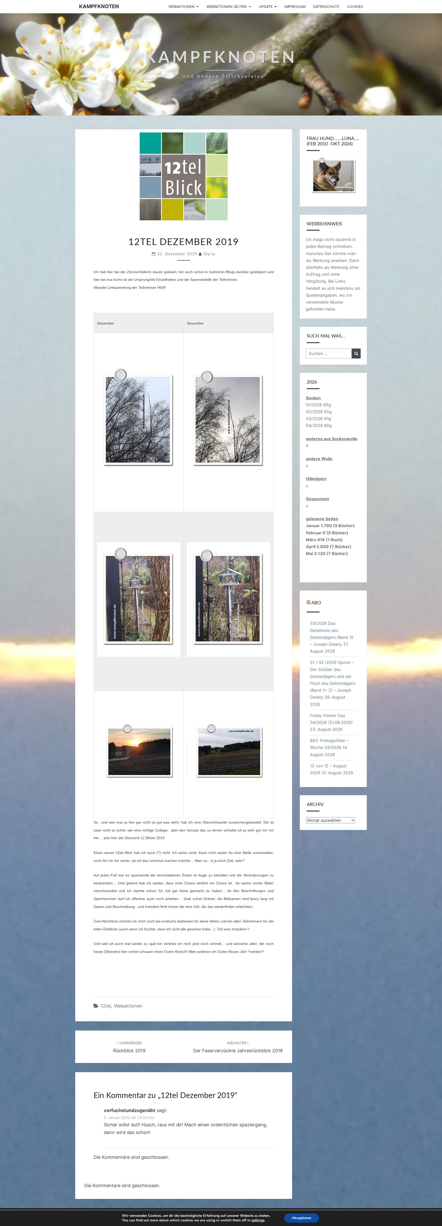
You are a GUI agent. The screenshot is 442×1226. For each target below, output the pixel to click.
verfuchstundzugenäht (129, 1110)
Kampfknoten (99, 6)
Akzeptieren (301, 1218)
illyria (209, 254)
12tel (106, 1006)
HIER (161, 287)
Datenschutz (326, 6)
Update (266, 6)
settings (257, 1220)
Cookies (355, 6)
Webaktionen (182, 6)
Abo (316, 603)
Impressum (294, 6)
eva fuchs (114, 279)
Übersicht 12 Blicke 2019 (143, 838)
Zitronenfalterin (139, 272)
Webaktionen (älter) (226, 6)
